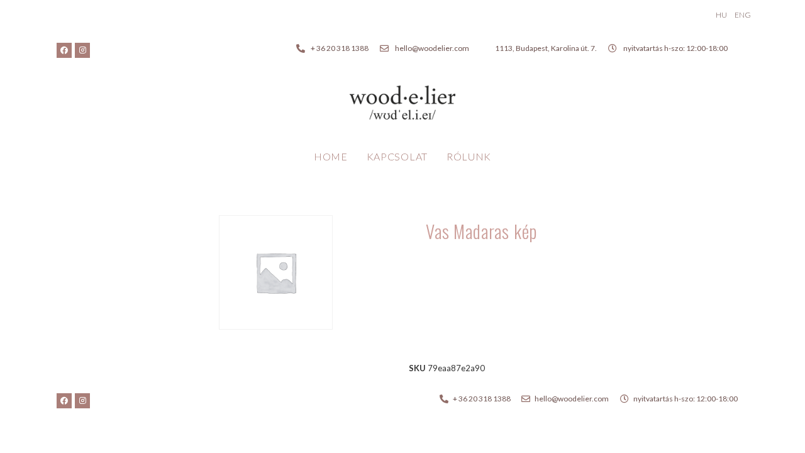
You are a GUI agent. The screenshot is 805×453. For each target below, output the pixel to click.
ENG (743, 15)
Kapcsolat (397, 156)
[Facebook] (64, 50)
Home (331, 156)
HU (721, 15)
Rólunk (469, 156)
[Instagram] (82, 50)
